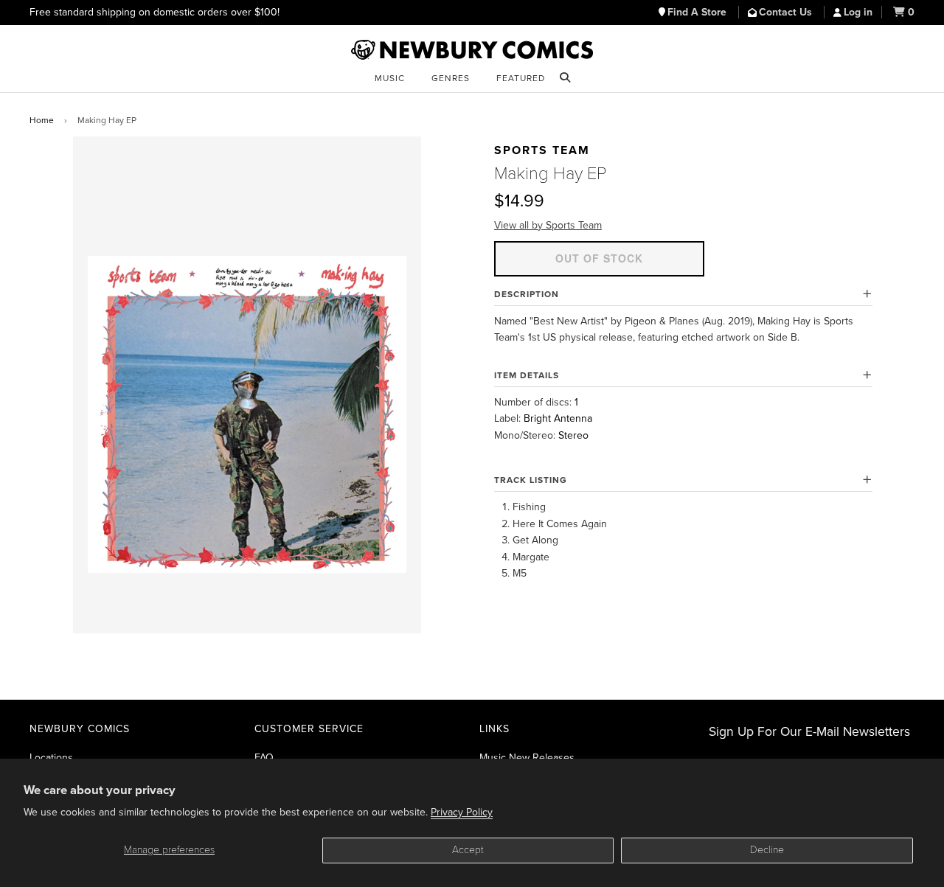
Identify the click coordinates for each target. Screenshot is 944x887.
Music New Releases (527, 757)
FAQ (264, 757)
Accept (468, 849)
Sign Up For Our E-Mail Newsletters (809, 732)
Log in (858, 12)
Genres (450, 78)
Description (526, 294)
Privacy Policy (462, 812)
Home (42, 120)
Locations (51, 757)
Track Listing (530, 480)
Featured (520, 78)
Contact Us (787, 12)
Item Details (526, 375)
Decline (767, 849)
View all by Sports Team (548, 225)
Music (390, 78)
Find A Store (698, 12)
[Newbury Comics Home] (472, 50)
